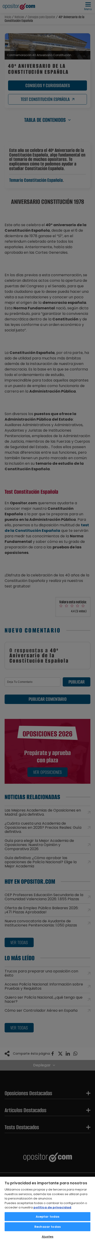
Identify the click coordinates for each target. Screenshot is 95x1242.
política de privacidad (52, 1207)
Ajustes (47, 1236)
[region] (47, 1209)
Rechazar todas (47, 1227)
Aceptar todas (47, 1216)
